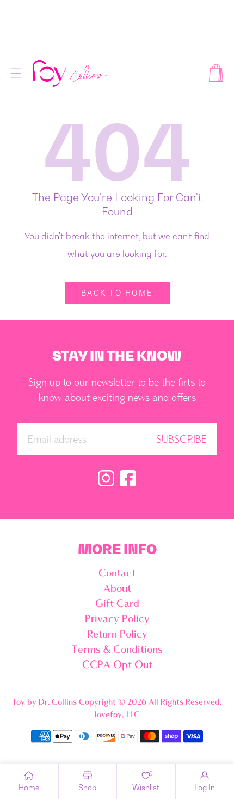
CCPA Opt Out (117, 665)
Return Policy (117, 634)
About (117, 589)
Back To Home (117, 292)
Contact (117, 573)
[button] (16, 73)
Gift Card (117, 604)
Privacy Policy (117, 619)
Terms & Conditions (117, 650)
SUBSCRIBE (181, 440)
